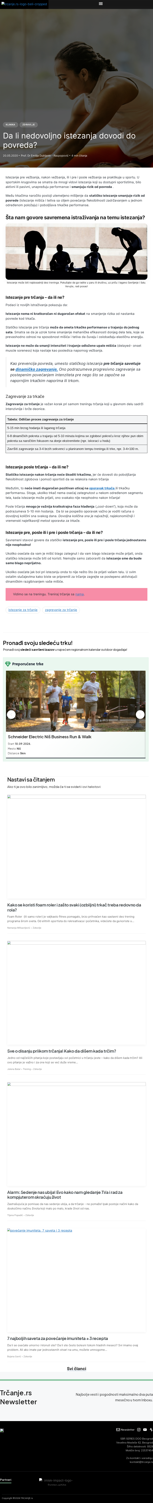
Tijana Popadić (15, 1215)
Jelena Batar (14, 1069)
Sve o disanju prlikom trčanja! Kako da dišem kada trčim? (61, 1050)
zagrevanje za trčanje (61, 610)
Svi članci (76, 1368)
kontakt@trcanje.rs (141, 1462)
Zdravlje (28, 124)
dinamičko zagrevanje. (36, 369)
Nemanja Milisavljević (18, 927)
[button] (101, 3)
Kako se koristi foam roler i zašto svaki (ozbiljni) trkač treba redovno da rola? (74, 907)
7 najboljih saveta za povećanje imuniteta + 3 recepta (57, 1338)
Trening (27, 1069)
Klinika (10, 124)
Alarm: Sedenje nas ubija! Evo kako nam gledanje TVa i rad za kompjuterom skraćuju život (65, 1194)
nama (79, 594)
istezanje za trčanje (23, 610)
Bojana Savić (14, 1356)
